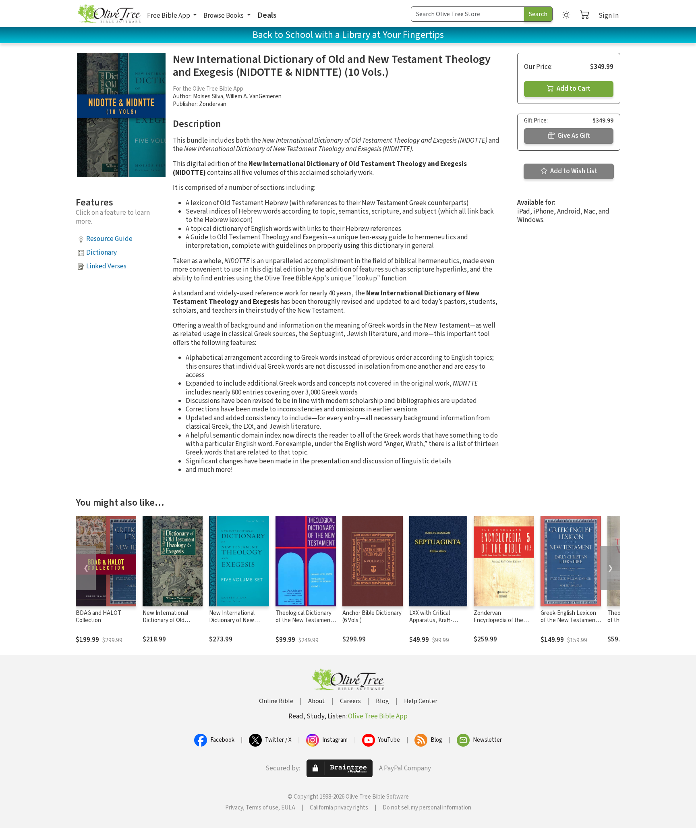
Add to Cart (572, 88)
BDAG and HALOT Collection (98, 617)
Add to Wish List (573, 171)
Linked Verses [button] (106, 266)
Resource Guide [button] (109, 239)
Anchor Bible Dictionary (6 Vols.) (372, 617)
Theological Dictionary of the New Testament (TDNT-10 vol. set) (304, 621)
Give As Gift (573, 136)
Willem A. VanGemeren (254, 96)
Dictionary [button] (101, 252)
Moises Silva (208, 96)
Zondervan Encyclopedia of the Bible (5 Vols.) (498, 621)
